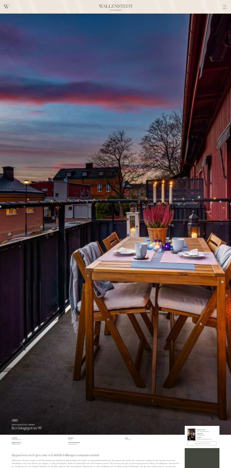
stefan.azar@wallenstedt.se (204, 439)
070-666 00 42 (201, 435)
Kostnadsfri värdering (202, 443)
